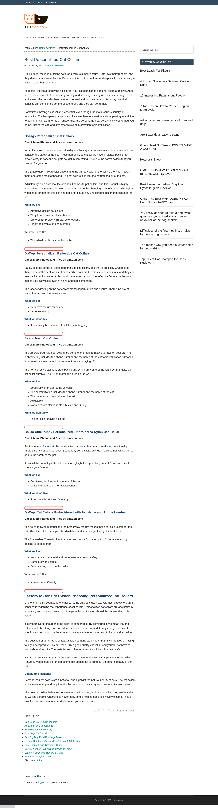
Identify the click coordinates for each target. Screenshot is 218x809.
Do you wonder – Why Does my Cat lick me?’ (48, 749)
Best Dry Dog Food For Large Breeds (44, 737)
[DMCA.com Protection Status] (7, 807)
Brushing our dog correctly (38, 729)
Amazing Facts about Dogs (38, 726)
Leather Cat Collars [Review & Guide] (44, 752)
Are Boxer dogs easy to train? (159, 134)
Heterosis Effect (150, 159)
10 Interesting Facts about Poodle (162, 95)
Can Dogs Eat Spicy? (35, 733)
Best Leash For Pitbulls (155, 70)
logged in (43, 782)
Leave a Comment (54, 65)
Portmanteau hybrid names (38, 756)
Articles (40, 760)
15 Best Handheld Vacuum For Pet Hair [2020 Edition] (52, 741)
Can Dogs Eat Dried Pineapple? (41, 722)
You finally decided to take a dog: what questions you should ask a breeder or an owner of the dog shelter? (165, 216)
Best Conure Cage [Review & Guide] (43, 745)
